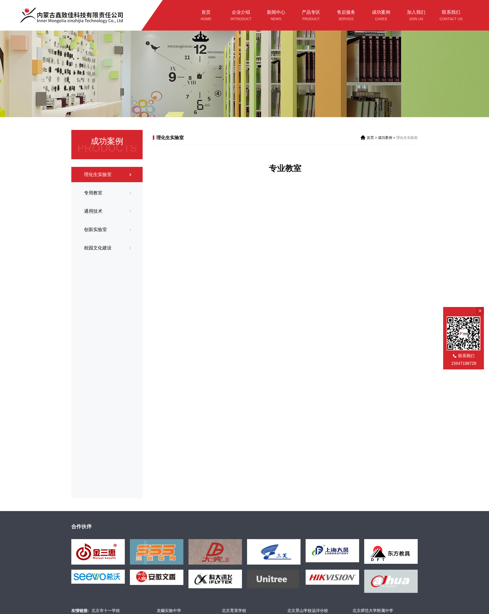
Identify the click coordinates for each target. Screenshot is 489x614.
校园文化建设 (98, 247)
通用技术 (93, 211)
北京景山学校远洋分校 (307, 610)
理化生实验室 (98, 174)
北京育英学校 (234, 610)
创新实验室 (95, 229)
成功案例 (385, 138)
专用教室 (93, 192)
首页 (370, 138)
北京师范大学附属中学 (372, 610)
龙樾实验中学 (169, 610)
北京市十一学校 (105, 610)
